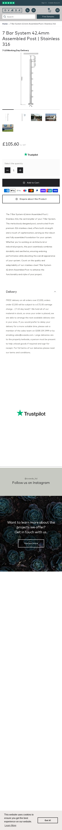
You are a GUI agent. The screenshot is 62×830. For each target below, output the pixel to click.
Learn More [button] (10, 825)
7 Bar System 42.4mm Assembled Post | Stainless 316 (33, 24)
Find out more (31, 543)
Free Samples (48, 16)
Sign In (44, 3)
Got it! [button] (48, 820)
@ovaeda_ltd (31, 478)
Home (5, 24)
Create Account (54, 3)
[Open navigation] (57, 10)
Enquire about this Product (33, 199)
